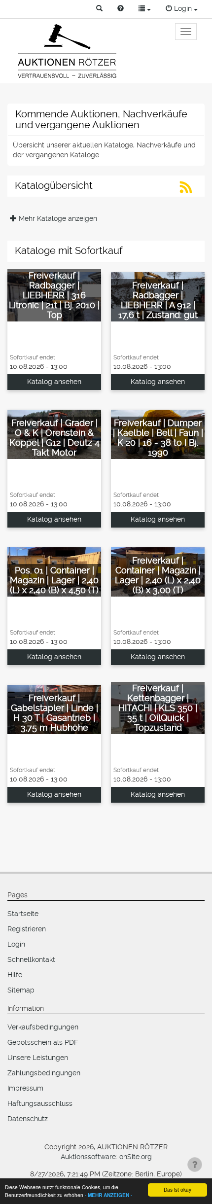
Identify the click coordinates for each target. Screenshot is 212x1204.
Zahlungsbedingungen (43, 1073)
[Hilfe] (120, 8)
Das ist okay (177, 1189)
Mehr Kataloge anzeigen (57, 218)
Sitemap (21, 990)
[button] (99, 8)
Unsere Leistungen (37, 1058)
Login (16, 944)
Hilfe (14, 975)
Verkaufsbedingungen (42, 1027)
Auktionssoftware (88, 1157)
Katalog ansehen (54, 382)
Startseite (22, 914)
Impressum (25, 1088)
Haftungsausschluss (39, 1103)
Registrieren (26, 929)
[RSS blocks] (186, 190)
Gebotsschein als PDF (42, 1042)
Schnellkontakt (31, 959)
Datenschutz (27, 1119)
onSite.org (135, 1157)
